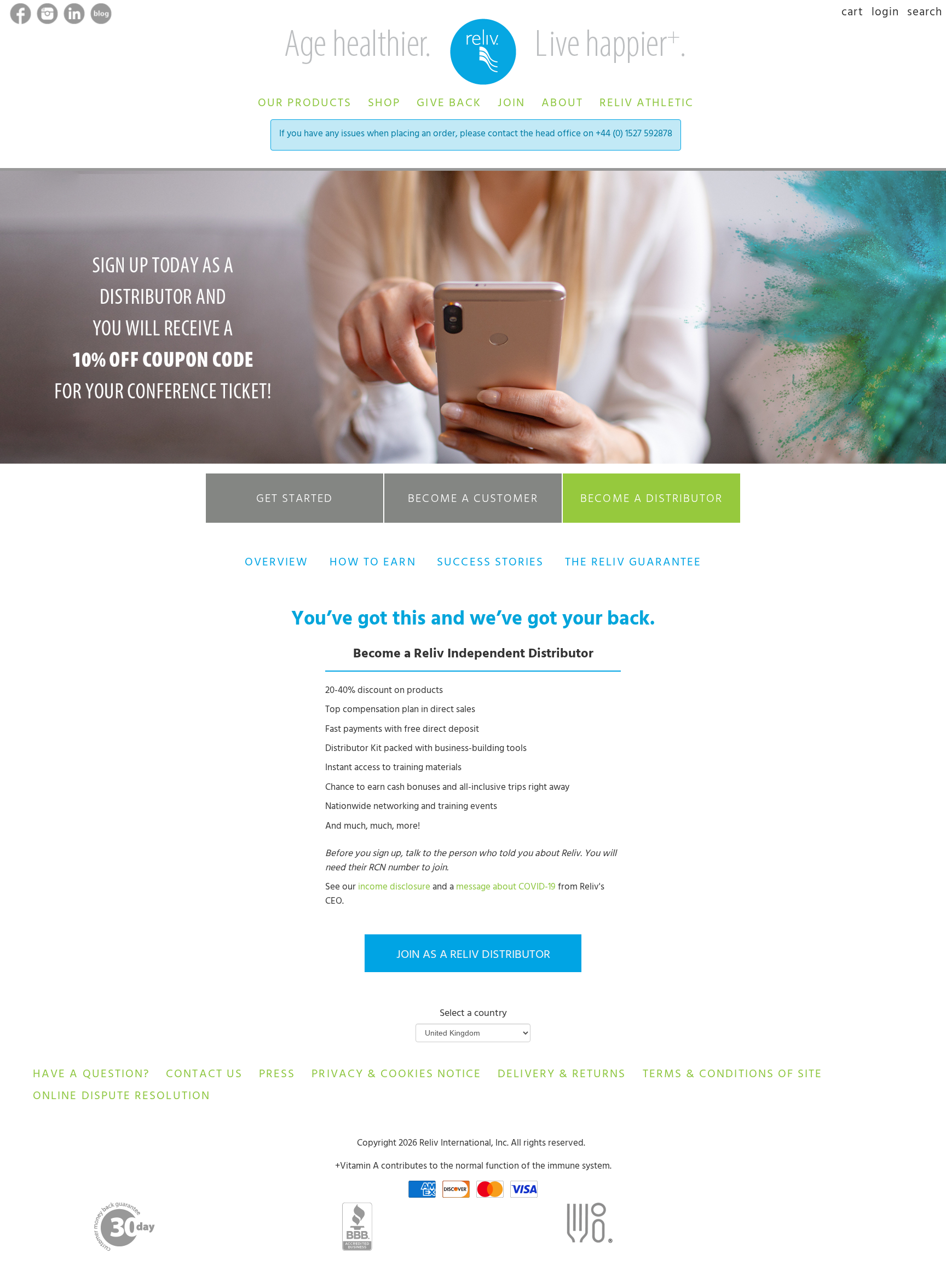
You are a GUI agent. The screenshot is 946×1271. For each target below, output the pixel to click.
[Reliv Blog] (101, 16)
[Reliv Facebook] (21, 16)
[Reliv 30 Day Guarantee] (124, 1226)
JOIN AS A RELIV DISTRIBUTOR (473, 955)
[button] (305, 102)
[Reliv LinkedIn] (75, 16)
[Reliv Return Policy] (588, 1144)
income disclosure (395, 888)
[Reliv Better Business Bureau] (357, 1226)
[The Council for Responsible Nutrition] (589, 1226)
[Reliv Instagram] (48, 16)
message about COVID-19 (506, 888)
